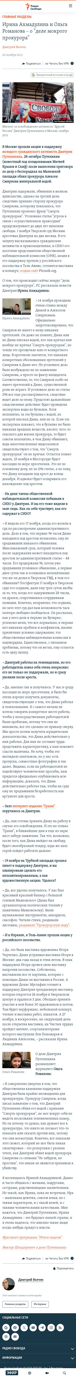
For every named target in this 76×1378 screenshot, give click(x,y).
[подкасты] (29, 1373)
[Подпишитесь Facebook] (15, 1327)
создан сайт (29, 271)
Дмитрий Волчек (14, 47)
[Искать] (64, 1373)
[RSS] (60, 1327)
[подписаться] (15, 1337)
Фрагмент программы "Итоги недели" (32, 1237)
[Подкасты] (6, 1337)
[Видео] (47, 1373)
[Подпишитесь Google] (6, 1327)
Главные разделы (17, 17)
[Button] (31, 63)
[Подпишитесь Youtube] (33, 1327)
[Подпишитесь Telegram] (42, 1327)
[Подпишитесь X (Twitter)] (24, 1327)
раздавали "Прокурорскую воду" (44, 925)
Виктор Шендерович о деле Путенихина (34, 1247)
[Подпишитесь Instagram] (51, 1327)
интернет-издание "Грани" (34, 806)
